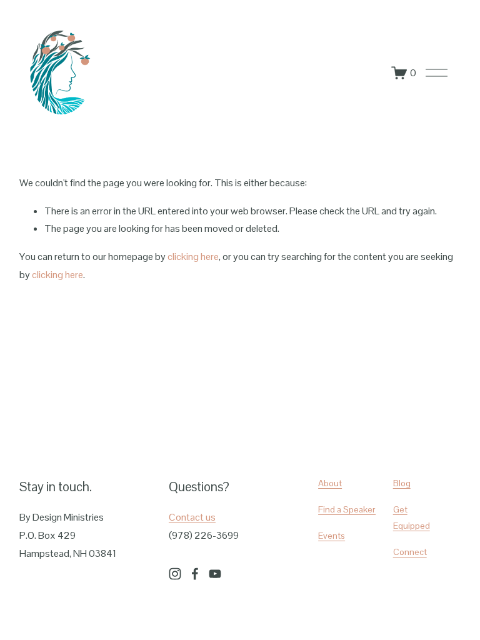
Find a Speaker (347, 509)
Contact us (192, 517)
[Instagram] (175, 574)
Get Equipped (411, 517)
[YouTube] (215, 574)
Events (331, 535)
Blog (402, 483)
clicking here (193, 256)
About (330, 483)
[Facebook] (195, 574)
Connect (410, 552)
